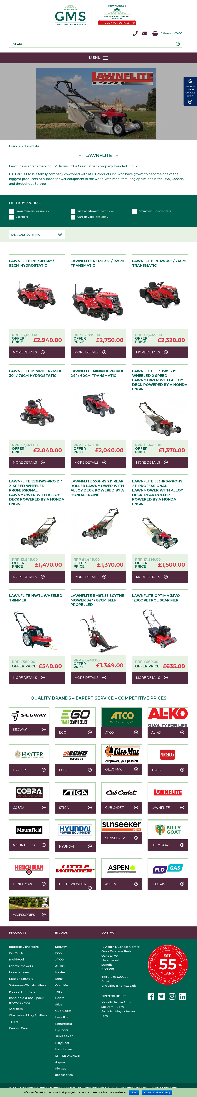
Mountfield (63, 1023)
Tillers (13, 1022)
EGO (58, 953)
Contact (108, 932)
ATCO (59, 959)
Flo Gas (60, 1068)
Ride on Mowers (88, 210)
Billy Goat (62, 1043)
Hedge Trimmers (22, 991)
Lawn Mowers (25, 210)
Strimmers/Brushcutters (155, 210)
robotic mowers (21, 966)
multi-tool (16, 959)
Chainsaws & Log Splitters (28, 1015)
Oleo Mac (62, 985)
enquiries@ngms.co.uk (118, 985)
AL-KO (60, 966)
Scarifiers (22, 216)
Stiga (59, 1004)
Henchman (63, 1049)
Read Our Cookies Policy (157, 1092)
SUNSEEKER (64, 1036)
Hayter (60, 972)
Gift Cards (16, 953)
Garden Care (85, 216)
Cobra (59, 998)
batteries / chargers (24, 947)
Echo (59, 978)
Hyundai (61, 1030)
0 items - (171, 33)
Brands (61, 932)
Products (17, 932)
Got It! (134, 1092)
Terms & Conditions (163, 1088)
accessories (64, 1075)
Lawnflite (61, 1017)
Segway (61, 947)
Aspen (60, 1062)
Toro (58, 991)
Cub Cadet (63, 1011)
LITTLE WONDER (68, 1055)
